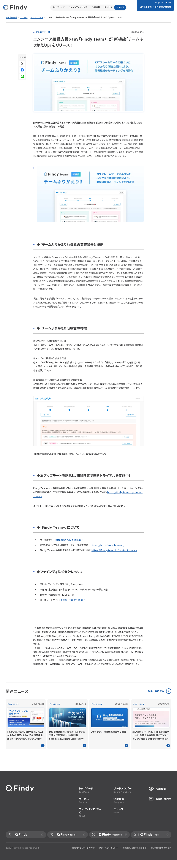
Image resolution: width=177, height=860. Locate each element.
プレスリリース (36, 17)
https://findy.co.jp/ (73, 599)
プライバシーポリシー (108, 847)
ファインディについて (78, 7)
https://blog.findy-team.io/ (108, 545)
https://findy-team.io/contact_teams (114, 550)
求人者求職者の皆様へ (161, 847)
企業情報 (96, 7)
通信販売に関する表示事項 (135, 847)
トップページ (59, 7)
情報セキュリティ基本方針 (83, 847)
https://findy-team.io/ (69, 539)
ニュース (120, 7)
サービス (108, 7)
